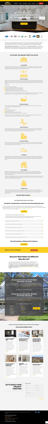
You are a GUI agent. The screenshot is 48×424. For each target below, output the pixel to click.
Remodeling (16, 3)
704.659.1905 (6, 413)
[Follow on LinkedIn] (38, 412)
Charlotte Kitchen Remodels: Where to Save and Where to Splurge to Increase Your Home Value (37, 340)
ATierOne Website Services (22, 412)
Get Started (24, 23)
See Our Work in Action (24, 195)
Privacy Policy (16, 412)
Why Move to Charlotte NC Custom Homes (37, 364)
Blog (37, 3)
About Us (33, 3)
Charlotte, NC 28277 (7, 417)
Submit (41, 398)
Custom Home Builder (24, 141)
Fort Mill (36, 267)
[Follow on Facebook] (35, 412)
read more (7, 351)
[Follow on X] (37, 412)
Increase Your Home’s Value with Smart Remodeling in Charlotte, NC (10, 364)
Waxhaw (24, 267)
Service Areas (25, 3)
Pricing (20, 3)
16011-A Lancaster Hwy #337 (9, 416)
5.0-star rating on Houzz (36, 285)
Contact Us (41, 3)
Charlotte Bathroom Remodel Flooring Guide (10, 339)
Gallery (29, 3)
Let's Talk (24, 211)
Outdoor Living (24, 188)
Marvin (31, 267)
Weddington (28, 267)
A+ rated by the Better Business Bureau (24, 286)
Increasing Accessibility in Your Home (23, 364)
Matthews (33, 267)
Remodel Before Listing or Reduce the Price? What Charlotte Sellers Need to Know (24, 339)
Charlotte (21, 267)
